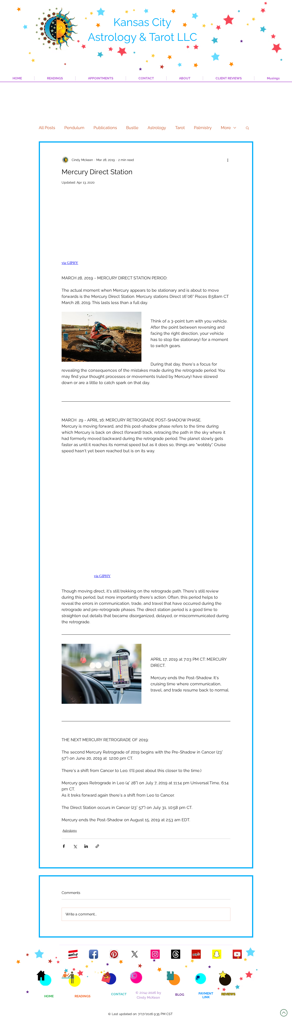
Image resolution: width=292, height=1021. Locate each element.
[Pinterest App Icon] (114, 954)
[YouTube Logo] (237, 954)
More (226, 127)
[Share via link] (97, 846)
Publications (105, 127)
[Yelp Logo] (196, 954)
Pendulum (74, 127)
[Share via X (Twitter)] (75, 846)
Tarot (180, 127)
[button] (247, 128)
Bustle (132, 127)
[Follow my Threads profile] (175, 954)
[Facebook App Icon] (93, 954)
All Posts (47, 127)
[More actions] (227, 160)
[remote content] (146, 232)
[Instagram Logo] (155, 954)
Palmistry (203, 127)
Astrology (157, 127)
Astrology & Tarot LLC (142, 37)
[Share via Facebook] (64, 846)
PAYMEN (204, 993)
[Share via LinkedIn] (86, 846)
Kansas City (142, 22)
